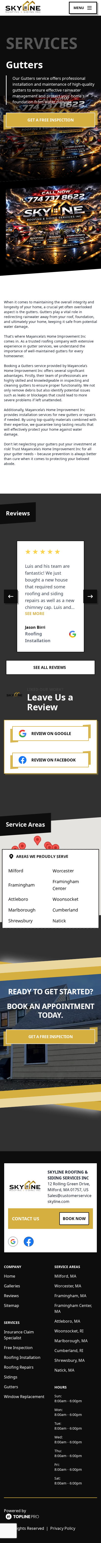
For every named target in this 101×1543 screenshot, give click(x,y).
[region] (50, 596)
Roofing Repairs (19, 1367)
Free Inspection (18, 1347)
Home (9, 1276)
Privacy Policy (62, 1528)
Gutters (11, 1386)
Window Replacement (24, 1396)
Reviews (11, 1295)
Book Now (74, 1218)
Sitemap (11, 1305)
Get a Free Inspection (50, 120)
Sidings (10, 1377)
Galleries (12, 1286)
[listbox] (50, 596)
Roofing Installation (22, 1357)
